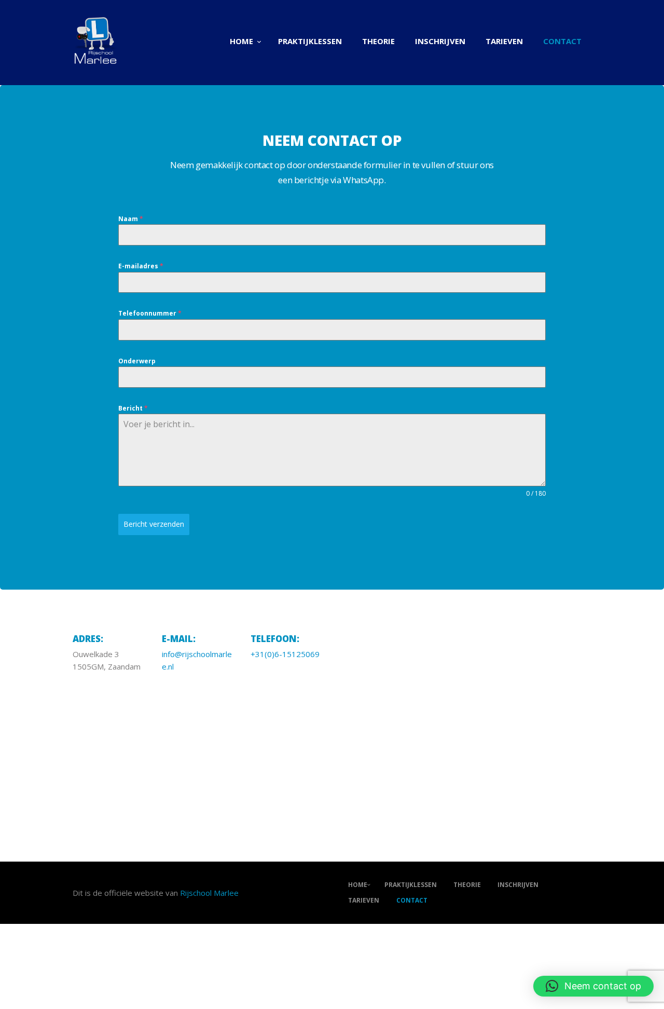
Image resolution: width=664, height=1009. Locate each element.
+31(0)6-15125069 (285, 654)
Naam (130, 218)
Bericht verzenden (153, 524)
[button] (593, 986)
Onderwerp (137, 361)
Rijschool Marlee (209, 893)
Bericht (133, 408)
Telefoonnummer (150, 313)
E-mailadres (140, 266)
